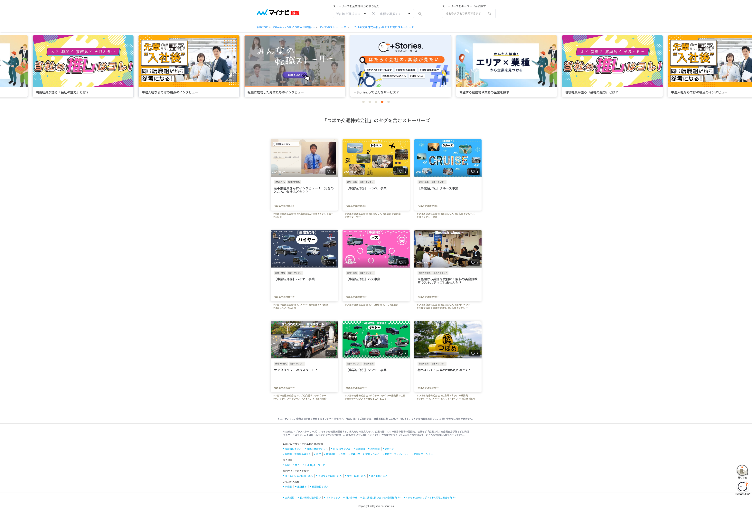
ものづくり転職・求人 (330, 475)
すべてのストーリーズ (332, 27)
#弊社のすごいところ (375, 398)
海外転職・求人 (379, 475)
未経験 (288, 486)
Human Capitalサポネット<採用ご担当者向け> (431, 497)
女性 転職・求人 (356, 475)
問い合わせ (351, 497)
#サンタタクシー (282, 398)
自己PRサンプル (341, 448)
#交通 (465, 398)
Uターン (389, 448)
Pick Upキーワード (315, 465)
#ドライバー (454, 398)
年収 (318, 454)
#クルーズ (469, 213)
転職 (287, 465)
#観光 (472, 398)
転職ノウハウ (372, 454)
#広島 (402, 395)
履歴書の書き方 (293, 448)
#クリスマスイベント (303, 398)
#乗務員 (313, 304)
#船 (419, 216)
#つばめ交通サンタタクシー (311, 395)
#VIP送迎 (323, 304)
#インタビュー (326, 213)
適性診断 (375, 448)
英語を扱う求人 (320, 486)
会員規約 (289, 497)
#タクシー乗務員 (389, 395)
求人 (297, 465)
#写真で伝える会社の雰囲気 (432, 307)
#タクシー (462, 307)
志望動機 (360, 448)
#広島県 (277, 216)
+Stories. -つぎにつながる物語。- (294, 27)
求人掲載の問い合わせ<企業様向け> (381, 497)
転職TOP (262, 27)
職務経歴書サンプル (317, 448)
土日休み (302, 486)
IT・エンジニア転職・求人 (299, 475)
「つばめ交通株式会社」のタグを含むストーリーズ (382, 27)
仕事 (343, 454)
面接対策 (355, 454)
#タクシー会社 (353, 216)
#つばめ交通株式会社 (284, 213)
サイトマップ (333, 497)
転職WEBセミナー (423, 454)
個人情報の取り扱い (310, 497)
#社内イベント (462, 304)
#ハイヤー (302, 304)
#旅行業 (396, 213)
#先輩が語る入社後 (307, 213)
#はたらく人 (375, 213)
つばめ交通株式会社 (284, 206)
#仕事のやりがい (354, 398)
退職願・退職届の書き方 (298, 454)
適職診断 (330, 454)
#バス (386, 304)
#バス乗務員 (375, 304)
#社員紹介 (321, 398)
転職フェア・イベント (396, 454)
